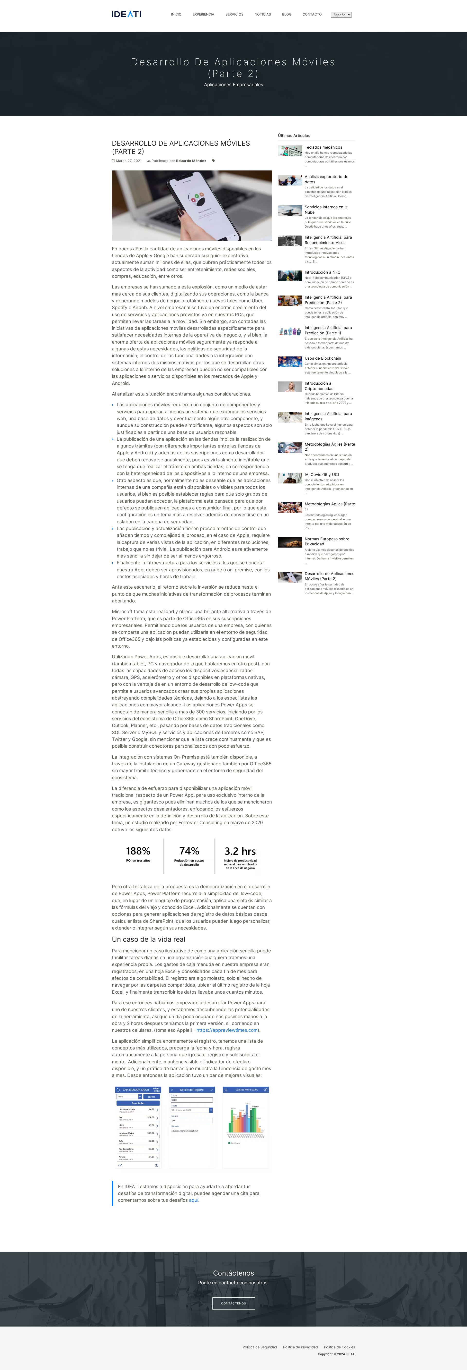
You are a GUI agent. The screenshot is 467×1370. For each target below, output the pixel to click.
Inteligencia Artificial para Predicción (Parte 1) (328, 330)
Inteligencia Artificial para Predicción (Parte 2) (328, 300)
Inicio (176, 14)
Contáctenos (233, 1303)
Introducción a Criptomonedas (319, 386)
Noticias (263, 14)
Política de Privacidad (300, 1347)
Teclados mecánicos (323, 147)
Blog (286, 14)
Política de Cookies (339, 1347)
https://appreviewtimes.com (227, 1030)
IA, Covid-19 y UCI (322, 474)
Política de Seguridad (260, 1347)
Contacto (312, 14)
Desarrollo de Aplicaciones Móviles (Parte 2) (329, 576)
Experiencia (203, 14)
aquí (193, 1200)
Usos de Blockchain (323, 358)
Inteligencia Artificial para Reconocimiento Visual (328, 240)
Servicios (234, 14)
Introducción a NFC (323, 272)
